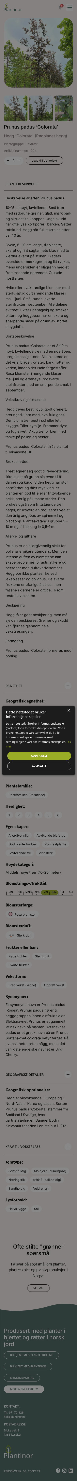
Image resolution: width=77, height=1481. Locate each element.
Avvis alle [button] (39, 766)
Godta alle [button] (39, 755)
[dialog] (38, 740)
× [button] (68, 710)
